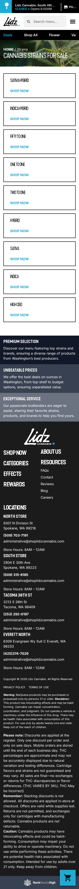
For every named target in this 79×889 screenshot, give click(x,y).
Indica (14, 276)
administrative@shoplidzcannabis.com (33, 541)
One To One (17, 164)
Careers (47, 497)
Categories (15, 463)
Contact (47, 477)
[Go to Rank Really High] (39, 882)
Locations (14, 507)
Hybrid (14, 220)
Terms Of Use (39, 687)
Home (8, 49)
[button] (47, 7)
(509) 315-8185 (15, 575)
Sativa (14, 248)
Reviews (47, 484)
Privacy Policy (14, 687)
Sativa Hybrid (19, 80)
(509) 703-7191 (15, 535)
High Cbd (16, 304)
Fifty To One (18, 136)
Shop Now (19, 91)
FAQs (45, 470)
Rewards (14, 484)
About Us (51, 451)
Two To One (17, 192)
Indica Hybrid (19, 108)
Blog (44, 491)
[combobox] (48, 21)
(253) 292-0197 (16, 614)
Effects (12, 474)
